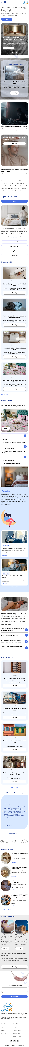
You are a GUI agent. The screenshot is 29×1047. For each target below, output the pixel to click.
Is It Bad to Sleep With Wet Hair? (9, 635)
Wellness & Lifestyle (17, 1030)
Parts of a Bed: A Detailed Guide (11, 463)
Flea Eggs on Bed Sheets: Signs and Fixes (13, 442)
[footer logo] (7, 1007)
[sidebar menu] (1, 2)
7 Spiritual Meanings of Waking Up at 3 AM (14, 548)
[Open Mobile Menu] (25, 2)
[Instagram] (18, 1041)
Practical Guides (6, 448)
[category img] (14, 215)
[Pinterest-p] (11, 1041)
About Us (3, 1023)
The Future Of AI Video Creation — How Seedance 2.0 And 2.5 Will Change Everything (19, 896)
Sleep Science (6, 545)
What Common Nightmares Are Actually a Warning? (14, 126)
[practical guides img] (6, 858)
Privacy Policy (4, 1033)
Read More (4, 555)
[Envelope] (14, 1041)
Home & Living (16, 1033)
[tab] (14, 201)
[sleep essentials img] (14, 273)
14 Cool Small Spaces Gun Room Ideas (14, 678)
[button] (12, 52)
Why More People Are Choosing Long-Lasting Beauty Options (7, 936)
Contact (3, 1030)
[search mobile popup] (5, 2)
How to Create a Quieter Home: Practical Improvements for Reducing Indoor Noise (13, 39)
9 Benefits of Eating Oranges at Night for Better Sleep (20, 936)
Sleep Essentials (5, 439)
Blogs (2, 1027)
